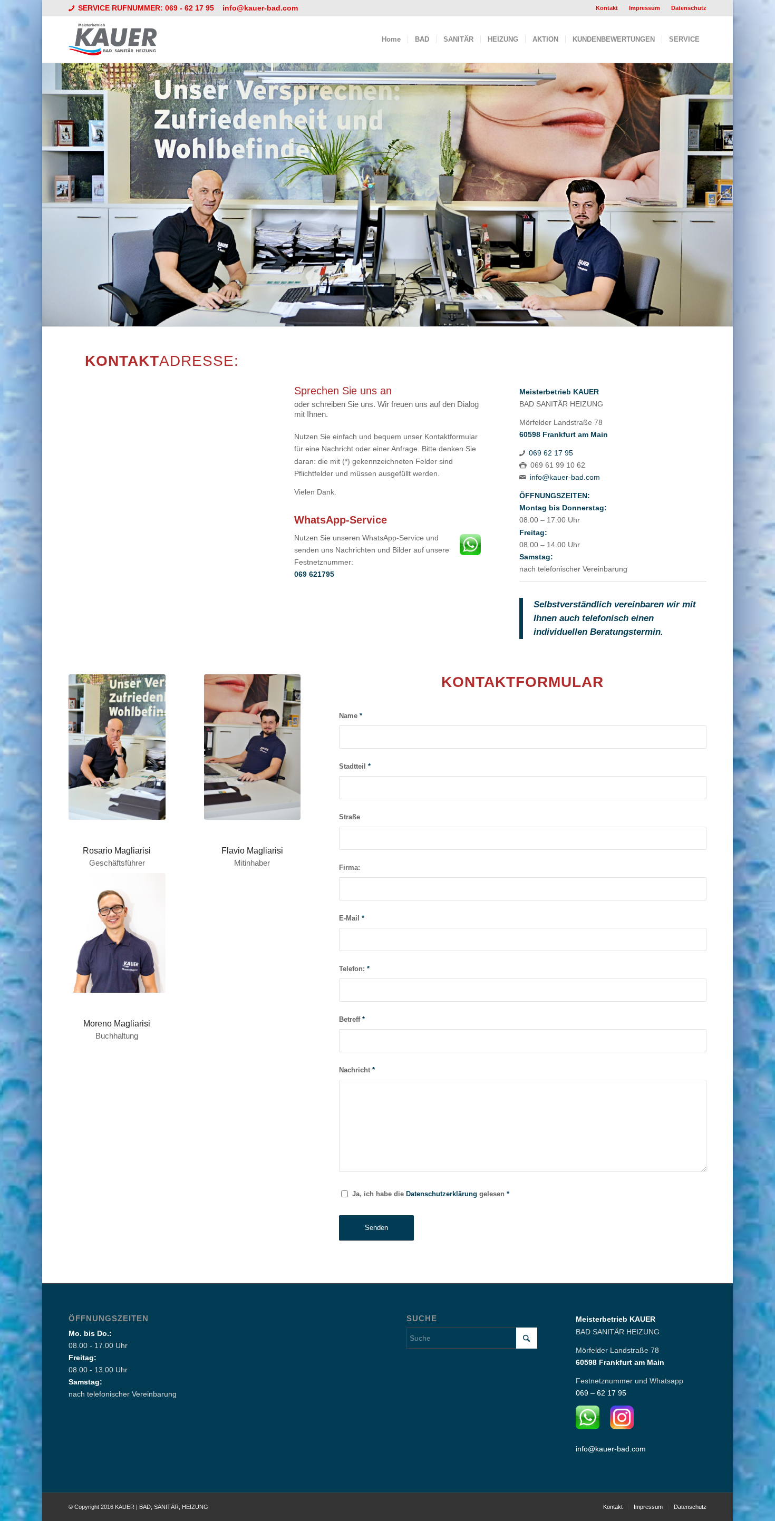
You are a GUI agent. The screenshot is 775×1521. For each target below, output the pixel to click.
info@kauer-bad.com (260, 8)
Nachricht (357, 1070)
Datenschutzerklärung (441, 1194)
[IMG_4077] (252, 747)
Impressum (644, 8)
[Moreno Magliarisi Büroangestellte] (117, 933)
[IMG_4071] (117, 747)
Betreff (352, 1019)
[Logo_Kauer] (119, 39)
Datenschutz (688, 8)
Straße (349, 817)
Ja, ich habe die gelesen (430, 1194)
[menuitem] (607, 8)
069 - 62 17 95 (190, 8)
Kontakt (607, 8)
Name (350, 716)
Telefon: (354, 969)
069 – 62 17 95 (601, 1393)
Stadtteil (355, 766)
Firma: (349, 867)
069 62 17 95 (551, 453)
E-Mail (351, 918)
